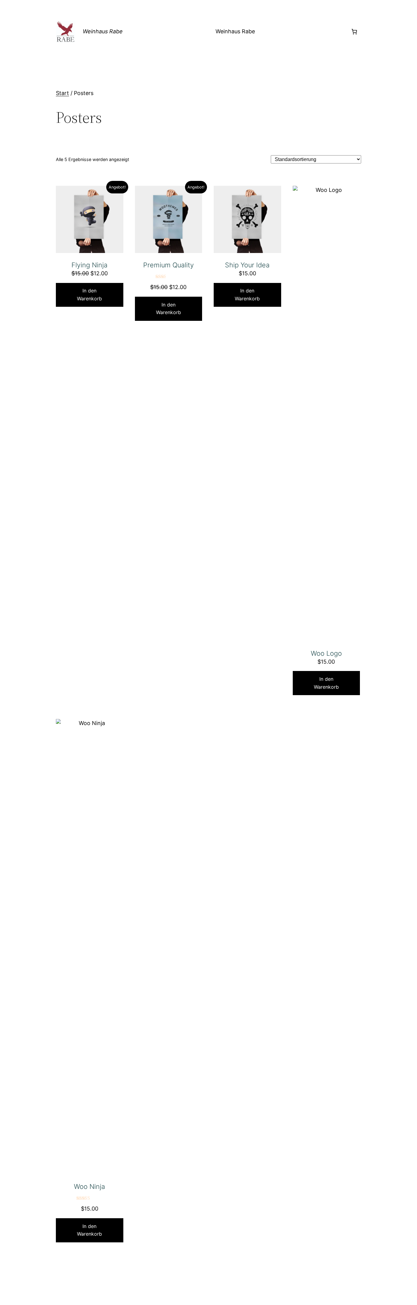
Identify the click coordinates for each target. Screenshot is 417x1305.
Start (62, 93)
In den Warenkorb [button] (89, 295)
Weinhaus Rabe (103, 31)
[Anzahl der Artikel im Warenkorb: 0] (354, 31)
